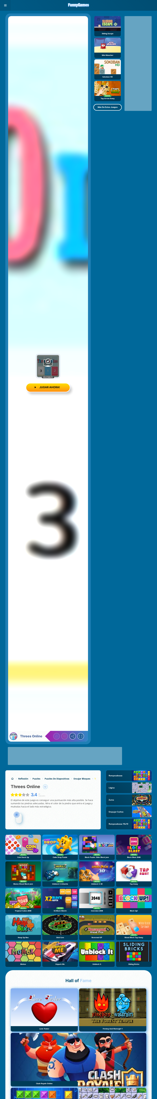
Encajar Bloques (82, 778)
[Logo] (78, 5)
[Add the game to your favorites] (45, 786)
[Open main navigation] (5, 5)
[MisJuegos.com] (12, 778)
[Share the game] (72, 736)
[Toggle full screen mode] (80, 736)
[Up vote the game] (56, 736)
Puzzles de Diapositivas (57, 778)
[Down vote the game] (64, 736)
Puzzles (36, 778)
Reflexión (23, 778)
